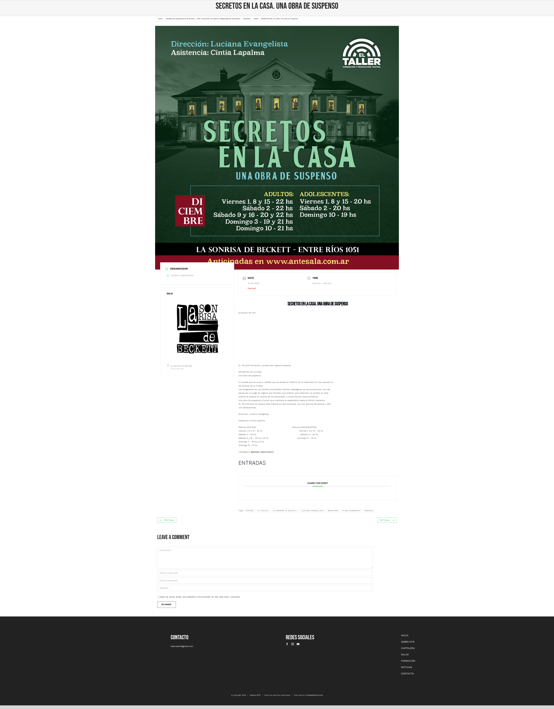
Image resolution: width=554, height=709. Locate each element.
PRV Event (169, 520)
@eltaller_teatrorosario (262, 452)
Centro (249, 511)
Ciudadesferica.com (314, 695)
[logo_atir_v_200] (62, 635)
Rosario (369, 511)
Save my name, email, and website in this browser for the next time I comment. (200, 597)
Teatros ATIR (255, 695)
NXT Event (385, 520)
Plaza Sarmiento (351, 511)
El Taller (263, 511)
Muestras (333, 511)
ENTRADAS (252, 463)
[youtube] (298, 644)
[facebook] (287, 644)
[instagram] (292, 644)
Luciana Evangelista (312, 511)
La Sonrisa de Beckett (285, 511)
